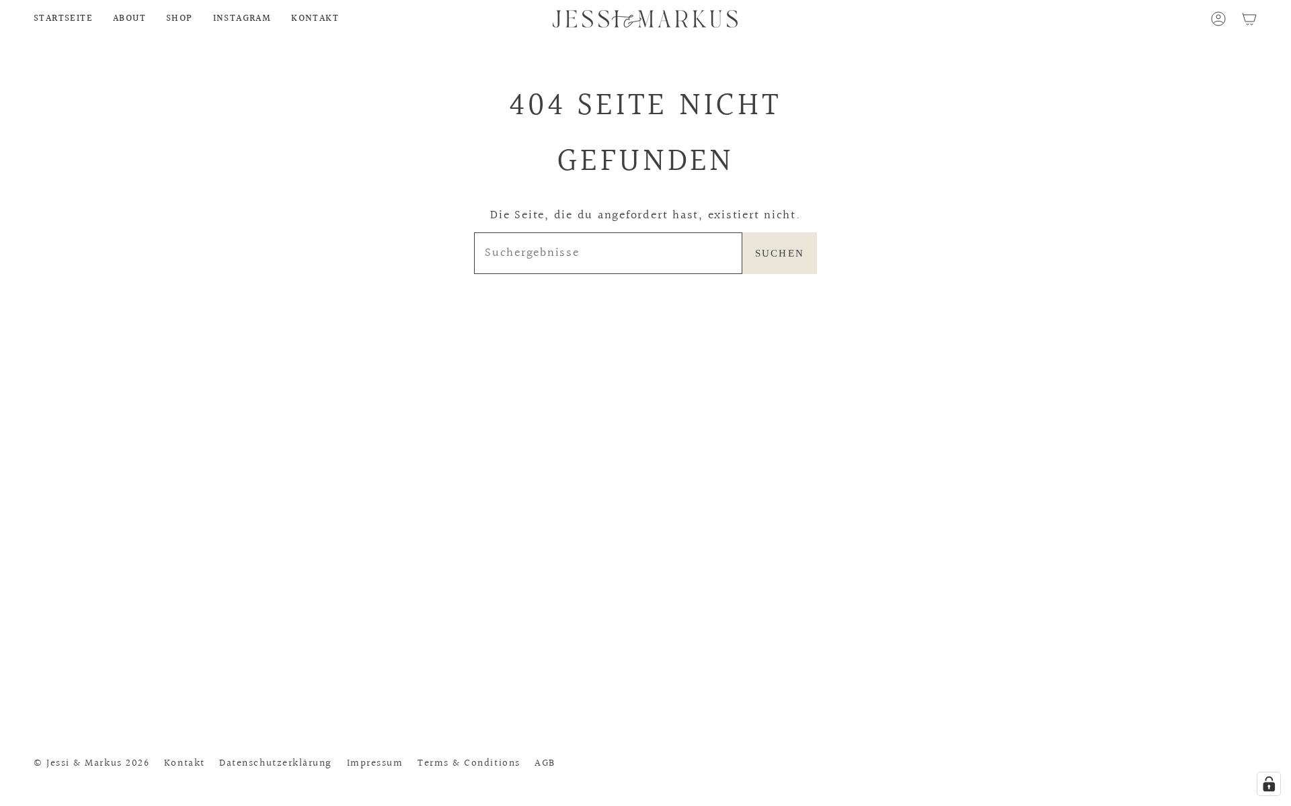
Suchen (780, 253)
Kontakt (184, 763)
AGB (545, 763)
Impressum (375, 763)
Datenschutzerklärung (275, 763)
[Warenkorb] (1249, 19)
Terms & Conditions (469, 763)
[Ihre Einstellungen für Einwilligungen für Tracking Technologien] (1268, 783)
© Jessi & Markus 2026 (91, 763)
